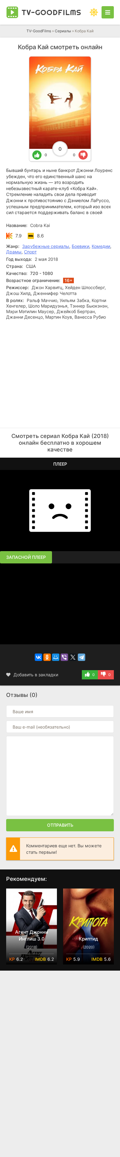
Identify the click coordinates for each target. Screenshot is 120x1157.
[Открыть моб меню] (108, 12)
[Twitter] (73, 657)
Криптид (88, 939)
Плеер (60, 464)
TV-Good (51, 12)
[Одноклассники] (47, 657)
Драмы (14, 251)
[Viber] (64, 657)
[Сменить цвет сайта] (93, 12)
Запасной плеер (26, 557)
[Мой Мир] (55, 657)
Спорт (30, 251)
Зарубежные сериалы (45, 246)
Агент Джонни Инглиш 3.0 (31, 935)
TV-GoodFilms (38, 31)
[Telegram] (81, 657)
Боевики (80, 246)
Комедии (101, 246)
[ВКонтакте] (38, 657)
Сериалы (63, 31)
